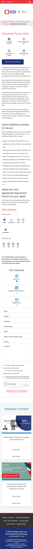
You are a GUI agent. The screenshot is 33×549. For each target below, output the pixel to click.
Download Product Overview (13, 61)
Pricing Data (5, 24)
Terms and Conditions (10, 521)
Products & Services (21, 22)
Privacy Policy (23, 521)
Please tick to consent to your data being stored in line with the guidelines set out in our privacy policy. (18, 377)
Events (5, 517)
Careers (11, 517)
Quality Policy (21, 524)
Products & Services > (8, 22)
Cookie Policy (10, 524)
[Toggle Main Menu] (18, 11)
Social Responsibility (22, 517)
